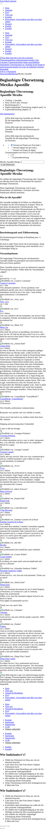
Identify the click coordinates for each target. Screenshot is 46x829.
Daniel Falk (4, 501)
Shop (7, 8)
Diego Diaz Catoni (7, 659)
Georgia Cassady (7, 452)
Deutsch (8, 24)
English (8, 26)
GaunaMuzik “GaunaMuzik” (12, 399)
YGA (2, 468)
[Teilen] (6, 826)
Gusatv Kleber (6, 557)
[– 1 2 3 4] (12, 155)
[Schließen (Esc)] (9, 826)
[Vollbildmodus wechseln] (4, 826)
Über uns (9, 15)
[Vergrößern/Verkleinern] (1, 826)
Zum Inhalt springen (8, 1)
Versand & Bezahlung (14, 693)
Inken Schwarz (6, 491)
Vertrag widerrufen (12, 729)
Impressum (9, 722)
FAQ (7, 12)
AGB (7, 727)
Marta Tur (4, 327)
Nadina (3, 626)
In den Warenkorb (7, 165)
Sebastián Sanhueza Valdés (11, 571)
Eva (1, 311)
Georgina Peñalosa (7, 436)
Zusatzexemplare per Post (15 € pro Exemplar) (24, 152)
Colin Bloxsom (6, 510)
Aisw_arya (4, 302)
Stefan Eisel (5, 585)
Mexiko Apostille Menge (10, 162)
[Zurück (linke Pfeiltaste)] (1, 828)
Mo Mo (3, 545)
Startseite (8, 10)
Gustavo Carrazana (7, 283)
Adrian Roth (5, 346)
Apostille (8, 74)
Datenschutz (10, 724)
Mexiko (15, 74)
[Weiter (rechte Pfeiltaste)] (4, 828)
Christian (3, 612)
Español (8, 28)
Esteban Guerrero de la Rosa (11, 522)
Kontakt (8, 17)
